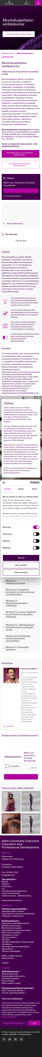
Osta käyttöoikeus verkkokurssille (18, 34)
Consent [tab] (7, 489)
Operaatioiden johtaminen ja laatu (16, 930)
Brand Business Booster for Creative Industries (11, 795)
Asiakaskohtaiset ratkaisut (13, 911)
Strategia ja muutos (10, 935)
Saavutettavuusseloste (12, 900)
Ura (3, 889)
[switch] (36, 534)
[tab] (21, 582)
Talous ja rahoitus (9, 937)
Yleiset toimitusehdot (11, 893)
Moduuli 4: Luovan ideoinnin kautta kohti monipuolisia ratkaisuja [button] (21, 614)
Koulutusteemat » (10, 921)
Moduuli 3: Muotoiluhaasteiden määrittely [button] (17, 603)
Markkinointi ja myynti (11, 926)
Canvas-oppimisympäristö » (14, 993)
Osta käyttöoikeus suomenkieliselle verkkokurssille (19, 154)
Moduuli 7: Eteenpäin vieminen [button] (17, 648)
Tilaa (34, 1023)
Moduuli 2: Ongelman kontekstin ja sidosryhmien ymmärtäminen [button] (20, 592)
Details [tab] (21, 489)
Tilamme (5, 884)
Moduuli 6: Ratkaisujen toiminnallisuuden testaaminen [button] (18, 638)
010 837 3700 (12, 872)
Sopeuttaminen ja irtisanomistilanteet (18, 914)
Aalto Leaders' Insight (11, 983)
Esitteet (5, 963)
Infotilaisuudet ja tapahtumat (14, 891)
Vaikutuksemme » (11, 971)
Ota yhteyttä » (9, 879)
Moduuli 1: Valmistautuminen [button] (15, 582)
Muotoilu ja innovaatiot (12, 928)
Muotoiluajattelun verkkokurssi (30, 817)
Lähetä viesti (21, 241)
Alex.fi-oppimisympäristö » (13, 990)
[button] (8, 726)
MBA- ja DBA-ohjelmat (12, 956)
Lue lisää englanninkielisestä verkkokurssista (19, 165)
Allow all (21, 558)
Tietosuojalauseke (24, 1034)
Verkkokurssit (8, 53)
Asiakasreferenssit (10, 974)
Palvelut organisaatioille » (15, 909)
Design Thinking (29, 794)
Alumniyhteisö (8, 981)
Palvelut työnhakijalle (11, 951)
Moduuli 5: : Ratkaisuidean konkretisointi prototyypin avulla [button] (20, 627)
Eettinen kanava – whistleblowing (16, 896)
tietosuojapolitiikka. (9, 1017)
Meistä (5, 882)
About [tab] (34, 489)
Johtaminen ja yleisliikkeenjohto (16, 923)
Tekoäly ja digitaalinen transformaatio (18, 942)
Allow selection (21, 565)
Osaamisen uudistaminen (13, 916)
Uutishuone (7, 886)
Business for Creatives (8, 817)
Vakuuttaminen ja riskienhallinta (15, 946)
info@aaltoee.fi (8, 875)
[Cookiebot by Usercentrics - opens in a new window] (29, 482)
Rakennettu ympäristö (11, 932)
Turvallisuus (7, 944)
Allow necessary (21, 572)
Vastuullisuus (7, 949)
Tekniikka (6, 939)
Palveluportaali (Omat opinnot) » (18, 988)
